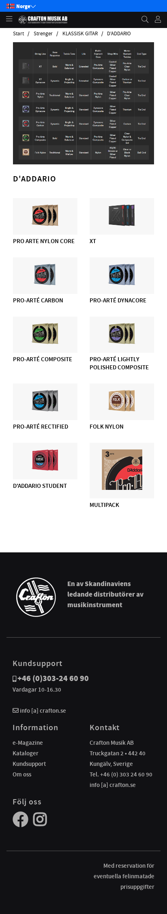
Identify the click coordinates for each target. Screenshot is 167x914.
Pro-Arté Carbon (38, 300)
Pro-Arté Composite (42, 359)
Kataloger (26, 753)
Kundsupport (29, 764)
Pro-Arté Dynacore (118, 300)
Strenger (43, 33)
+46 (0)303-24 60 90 (53, 678)
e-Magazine (28, 743)
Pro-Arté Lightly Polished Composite (119, 363)
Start (18, 33)
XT (93, 241)
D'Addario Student (40, 486)
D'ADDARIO (119, 33)
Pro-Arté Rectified (40, 427)
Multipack (104, 505)
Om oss (22, 774)
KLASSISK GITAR (80, 33)
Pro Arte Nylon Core (44, 241)
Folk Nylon (107, 427)
